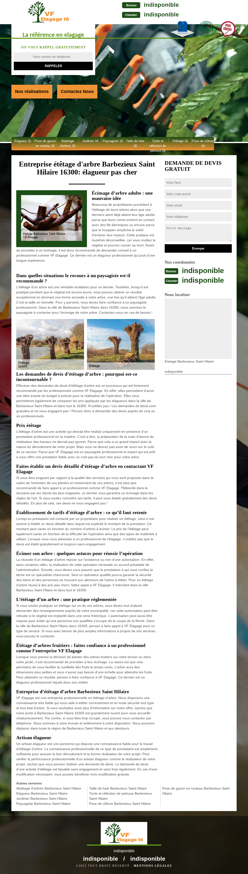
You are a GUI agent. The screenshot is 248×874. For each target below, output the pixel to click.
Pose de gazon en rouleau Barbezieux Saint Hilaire (196, 790)
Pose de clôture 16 (203, 143)
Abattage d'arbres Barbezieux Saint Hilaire (48, 788)
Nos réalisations (32, 91)
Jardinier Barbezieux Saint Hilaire (41, 798)
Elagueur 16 (22, 141)
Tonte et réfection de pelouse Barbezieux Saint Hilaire (120, 795)
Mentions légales (153, 865)
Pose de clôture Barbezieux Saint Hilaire (120, 804)
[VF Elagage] (48, 12)
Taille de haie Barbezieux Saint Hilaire (118, 788)
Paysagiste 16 (113, 141)
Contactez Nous (77, 91)
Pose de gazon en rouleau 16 (45, 143)
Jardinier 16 (90, 141)
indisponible (161, 4)
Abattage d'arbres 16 (67, 143)
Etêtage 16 (180, 141)
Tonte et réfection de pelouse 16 (157, 144)
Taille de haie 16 (135, 143)
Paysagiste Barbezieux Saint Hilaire (43, 804)
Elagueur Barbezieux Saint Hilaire (42, 793)
